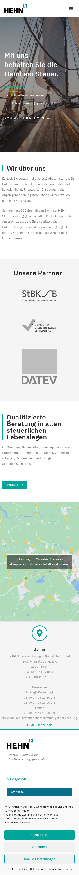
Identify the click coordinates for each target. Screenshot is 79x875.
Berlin (39, 649)
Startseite (17, 792)
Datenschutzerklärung (43, 869)
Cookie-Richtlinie (17, 869)
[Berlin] (39, 633)
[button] (71, 8)
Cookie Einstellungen (39, 859)
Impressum (65, 869)
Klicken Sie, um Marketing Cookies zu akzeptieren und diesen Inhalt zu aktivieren (40, 561)
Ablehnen (39, 847)
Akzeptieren (39, 835)
